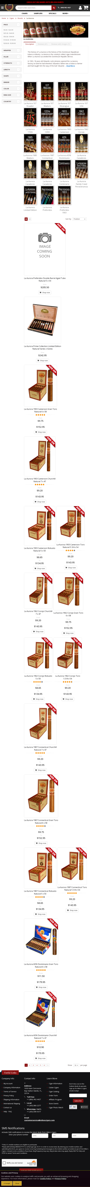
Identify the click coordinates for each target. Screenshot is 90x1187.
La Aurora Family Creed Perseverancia (81, 184)
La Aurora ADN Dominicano (64, 156)
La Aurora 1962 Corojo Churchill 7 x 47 (38, 612)
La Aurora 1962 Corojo (81, 130)
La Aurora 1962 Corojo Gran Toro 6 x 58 (68, 614)
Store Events (53, 1103)
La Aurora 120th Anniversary (47, 132)
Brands (20, 18)
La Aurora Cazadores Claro (81, 158)
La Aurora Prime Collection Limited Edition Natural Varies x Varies (42, 347)
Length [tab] (7, 69)
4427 (65, 8)
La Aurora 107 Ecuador (30, 104)
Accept (7, 1183)
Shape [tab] (6, 76)
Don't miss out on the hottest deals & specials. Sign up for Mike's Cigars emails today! (78, 1087)
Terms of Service (10, 1091)
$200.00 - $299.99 (10, 43)
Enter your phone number (18, 1134)
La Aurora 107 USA (81, 104)
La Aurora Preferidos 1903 (64, 210)
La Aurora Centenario (64, 182)
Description (29, 44)
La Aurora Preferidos (47, 208)
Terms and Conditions (19, 1153)
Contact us (8, 1107)
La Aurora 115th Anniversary (30, 132)
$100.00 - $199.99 (10, 40)
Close (17, 1183)
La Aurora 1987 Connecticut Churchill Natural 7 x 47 (40, 748)
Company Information (12, 1087)
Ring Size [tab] (7, 95)
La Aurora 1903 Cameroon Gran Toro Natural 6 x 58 (40, 410)
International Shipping (12, 1103)
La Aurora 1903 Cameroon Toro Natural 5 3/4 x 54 (70, 545)
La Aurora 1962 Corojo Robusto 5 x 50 (38, 677)
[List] (29, 219)
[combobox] (33, 7)
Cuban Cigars (54, 1087)
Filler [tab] (6, 57)
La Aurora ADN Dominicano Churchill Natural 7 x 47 (40, 1036)
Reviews (42, 44)
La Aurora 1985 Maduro (30, 156)
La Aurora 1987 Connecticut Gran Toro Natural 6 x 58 (41, 821)
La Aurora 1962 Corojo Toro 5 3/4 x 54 (67, 677)
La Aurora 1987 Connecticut (47, 156)
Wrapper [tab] (7, 50)
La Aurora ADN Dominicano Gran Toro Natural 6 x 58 (41, 965)
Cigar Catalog (54, 1091)
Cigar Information (55, 1083)
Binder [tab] (6, 82)
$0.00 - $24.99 (8, 30)
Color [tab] (6, 89)
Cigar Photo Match (56, 1107)
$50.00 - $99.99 (9, 37)
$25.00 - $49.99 (9, 33)
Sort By (68, 219)
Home (4, 18)
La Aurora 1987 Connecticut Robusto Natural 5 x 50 (40, 892)
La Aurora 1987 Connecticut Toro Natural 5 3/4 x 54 (72, 888)
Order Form (53, 1095)
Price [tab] (6, 25)
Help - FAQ (8, 1111)
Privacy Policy (9, 1095)
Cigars (12, 18)
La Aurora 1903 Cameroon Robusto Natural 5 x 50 (39, 549)
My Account (8, 1083)
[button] (65, 13)
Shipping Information (11, 1099)
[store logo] (9, 7)
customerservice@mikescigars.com (39, 1120)
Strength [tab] (8, 63)
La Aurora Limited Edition (30, 208)
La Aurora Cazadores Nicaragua (47, 184)
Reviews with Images (60, 44)
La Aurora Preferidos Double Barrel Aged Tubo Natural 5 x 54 (45, 279)
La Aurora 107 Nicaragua (64, 104)
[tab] (29, 44)
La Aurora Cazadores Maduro (30, 184)
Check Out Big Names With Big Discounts (45, 2)
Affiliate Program (55, 1099)
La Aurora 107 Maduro (47, 104)
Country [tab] (7, 101)
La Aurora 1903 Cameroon (64, 130)
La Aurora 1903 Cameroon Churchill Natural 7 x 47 (39, 480)
